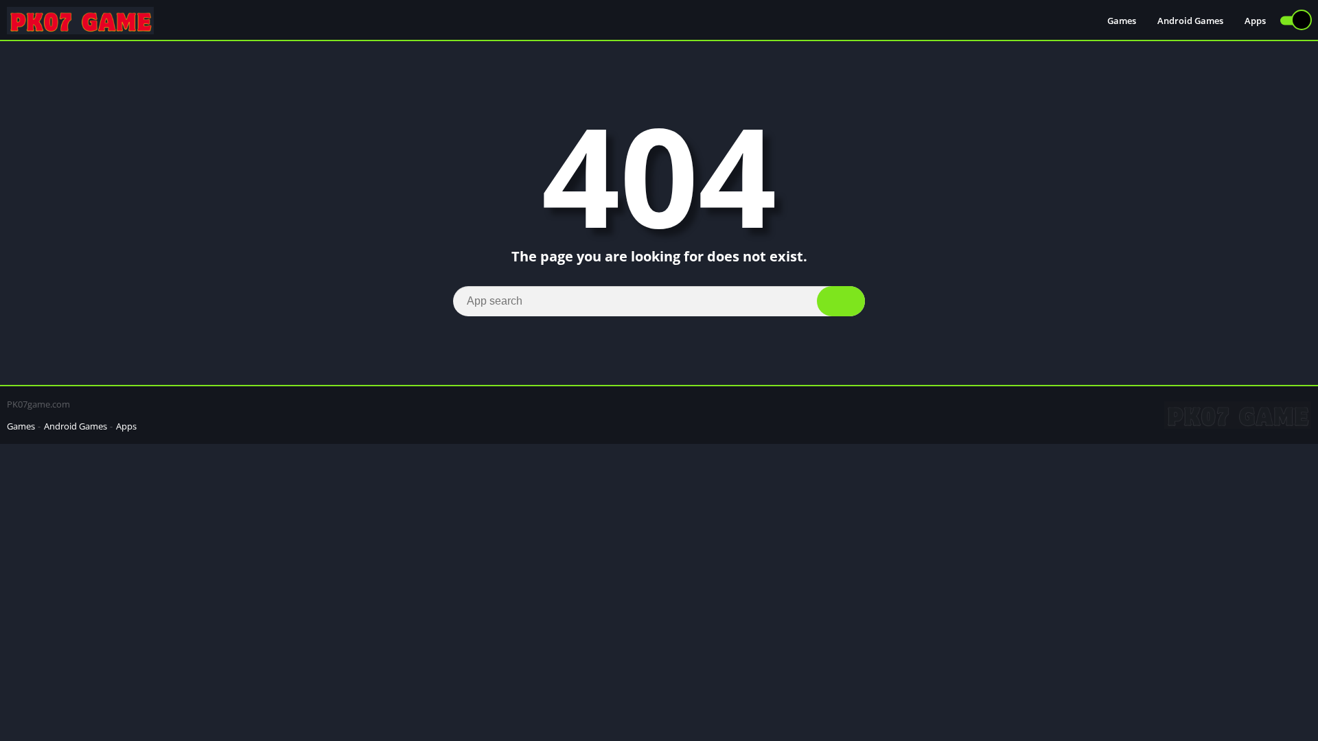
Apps (1255, 20)
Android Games (1190, 20)
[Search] (841, 301)
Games (1121, 20)
